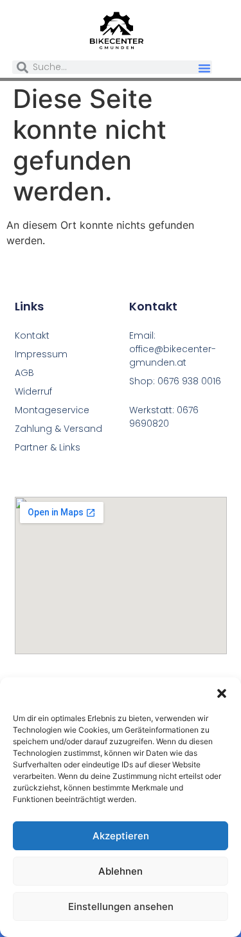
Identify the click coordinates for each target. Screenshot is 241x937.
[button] (221, 693)
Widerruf (33, 391)
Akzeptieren (121, 836)
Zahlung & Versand (58, 428)
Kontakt (32, 335)
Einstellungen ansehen (121, 906)
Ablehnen (120, 871)
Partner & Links (47, 447)
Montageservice (52, 410)
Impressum (41, 354)
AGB (24, 372)
